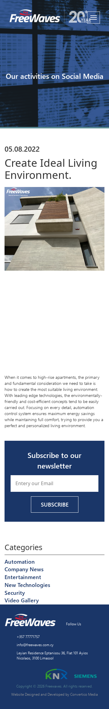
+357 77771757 (28, 636)
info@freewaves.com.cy (35, 644)
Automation (20, 561)
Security (15, 592)
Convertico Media (84, 694)
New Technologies (27, 584)
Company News (24, 569)
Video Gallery (22, 600)
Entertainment (23, 577)
